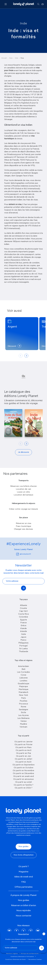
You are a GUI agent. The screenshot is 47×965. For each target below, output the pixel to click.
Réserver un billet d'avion (23, 905)
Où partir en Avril (23, 750)
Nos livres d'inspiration (24, 855)
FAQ (23, 882)
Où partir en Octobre (23, 768)
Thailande (23, 652)
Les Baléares (23, 718)
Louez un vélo (23, 492)
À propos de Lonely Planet (23, 895)
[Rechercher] (38, 4)
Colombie (23, 617)
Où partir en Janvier (23, 742)
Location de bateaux (23, 495)
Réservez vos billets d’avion (23, 486)
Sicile (23, 713)
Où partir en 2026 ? (23, 788)
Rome (23, 707)
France (23, 623)
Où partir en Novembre (23, 771)
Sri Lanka (23, 649)
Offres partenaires (24, 887)
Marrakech (23, 692)
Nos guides (23, 847)
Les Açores (23, 715)
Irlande (23, 628)
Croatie (23, 608)
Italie (23, 634)
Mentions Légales (12, 953)
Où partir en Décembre (23, 773)
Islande (23, 631)
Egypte (23, 620)
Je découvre (23, 452)
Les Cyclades (23, 672)
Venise (23, 721)
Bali (23, 669)
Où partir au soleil (23, 782)
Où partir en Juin (23, 756)
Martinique (23, 689)
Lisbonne (23, 678)
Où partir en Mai (23, 753)
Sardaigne (23, 710)
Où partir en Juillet (23, 759)
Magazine (23, 872)
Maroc (23, 640)
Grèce (23, 626)
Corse (23, 675)
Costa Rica (23, 614)
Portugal (23, 646)
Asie (10, 58)
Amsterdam (23, 666)
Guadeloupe (23, 684)
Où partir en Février (24, 745)
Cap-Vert (23, 611)
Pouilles (23, 701)
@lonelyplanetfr (25, 554)
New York (23, 695)
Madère (23, 724)
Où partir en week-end (23, 776)
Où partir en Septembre (23, 765)
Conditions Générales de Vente (15, 959)
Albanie (23, 605)
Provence (23, 704)
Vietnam (23, 727)
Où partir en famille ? (23, 785)
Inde (23, 23)
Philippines (23, 643)
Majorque (23, 687)
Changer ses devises (23, 529)
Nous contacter (23, 916)
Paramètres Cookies (35, 959)
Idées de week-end (23, 877)
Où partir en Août (23, 762)
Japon (23, 637)
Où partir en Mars (23, 747)
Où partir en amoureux (23, 779)
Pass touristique (23, 526)
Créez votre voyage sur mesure (23, 509)
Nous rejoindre (23, 910)
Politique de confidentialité (30, 953)
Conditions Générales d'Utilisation (22, 956)
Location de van (23, 489)
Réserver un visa (23, 523)
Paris (23, 698)
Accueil (4, 58)
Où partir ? (23, 866)
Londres (23, 681)
